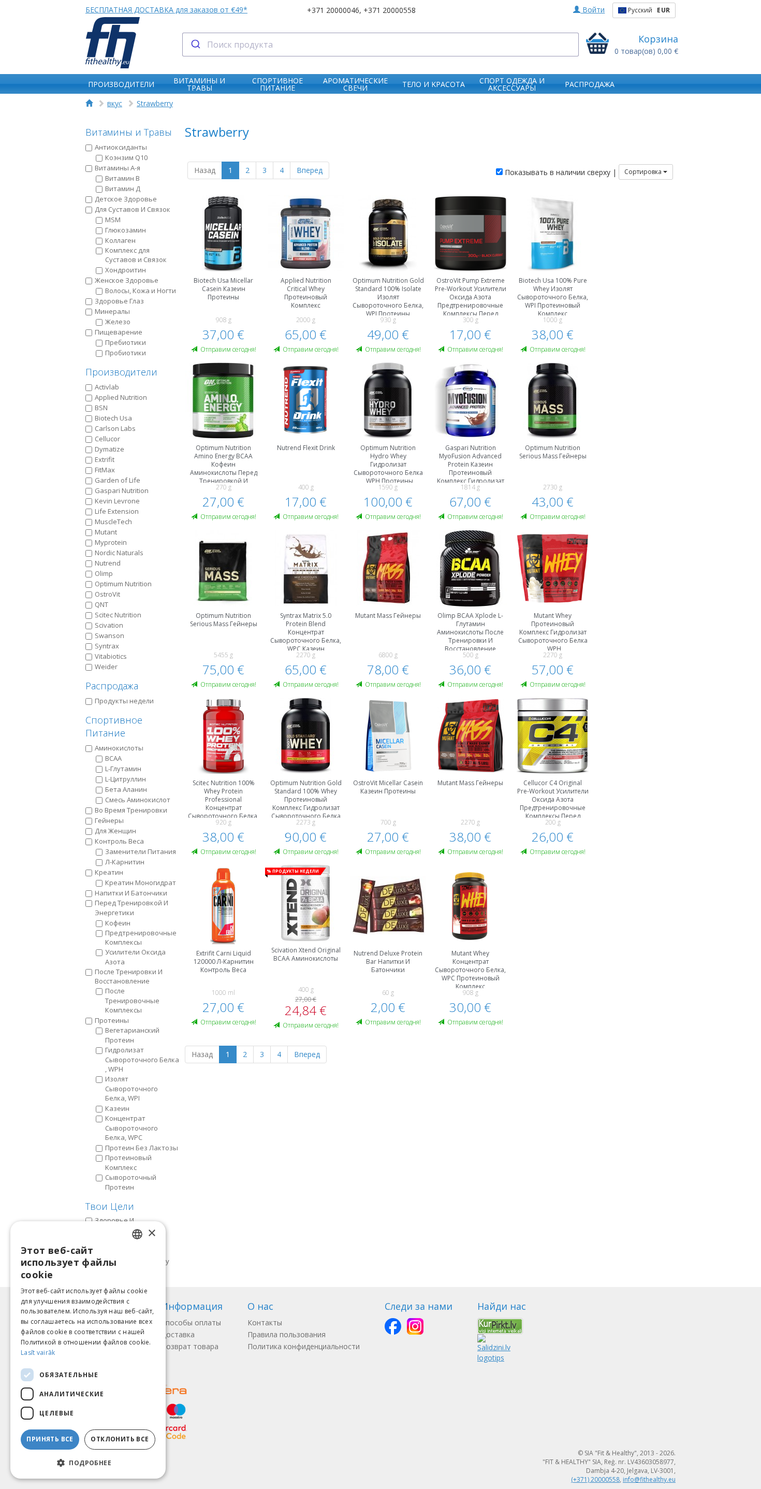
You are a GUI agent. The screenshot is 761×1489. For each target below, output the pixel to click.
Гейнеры (109, 820)
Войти (592, 10)
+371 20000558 (389, 10)
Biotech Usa (113, 418)
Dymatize (109, 449)
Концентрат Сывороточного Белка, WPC (131, 1128)
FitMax (105, 469)
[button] (88, 1462)
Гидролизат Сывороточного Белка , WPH (142, 1059)
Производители (121, 372)
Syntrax (107, 645)
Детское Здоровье (126, 199)
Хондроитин (125, 269)
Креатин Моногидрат (140, 882)
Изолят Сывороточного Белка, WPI (131, 1088)
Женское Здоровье (126, 280)
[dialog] (88, 1350)
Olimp (104, 573)
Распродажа (111, 686)
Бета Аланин (126, 789)
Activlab (107, 387)
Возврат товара (189, 1346)
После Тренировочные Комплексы (132, 1000)
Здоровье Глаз (119, 301)
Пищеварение (118, 332)
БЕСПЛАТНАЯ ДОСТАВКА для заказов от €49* (166, 10)
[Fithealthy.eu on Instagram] (415, 1326)
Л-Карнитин (124, 861)
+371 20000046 (333, 10)
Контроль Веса (119, 841)
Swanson (109, 635)
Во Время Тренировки (131, 810)
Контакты (264, 1322)
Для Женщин (115, 830)
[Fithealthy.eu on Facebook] (393, 1326)
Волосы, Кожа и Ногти (140, 290)
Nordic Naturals (119, 552)
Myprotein (111, 542)
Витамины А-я (117, 167)
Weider (106, 666)
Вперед (310, 170)
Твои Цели (109, 1206)
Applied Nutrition (121, 397)
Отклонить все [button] (120, 1439)
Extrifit (104, 459)
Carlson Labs (115, 428)
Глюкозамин (125, 230)
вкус (114, 103)
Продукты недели (124, 700)
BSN (101, 407)
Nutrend (108, 563)
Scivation (109, 625)
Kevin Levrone (117, 500)
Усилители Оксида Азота (135, 956)
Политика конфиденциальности (303, 1346)
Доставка (178, 1334)
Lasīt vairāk (38, 1352)
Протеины (112, 1020)
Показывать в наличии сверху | (560, 172)
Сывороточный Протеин (130, 1182)
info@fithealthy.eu (649, 1479)
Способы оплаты (191, 1322)
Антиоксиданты (121, 147)
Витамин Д (122, 188)
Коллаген (120, 240)
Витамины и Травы (128, 132)
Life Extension (117, 511)
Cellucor (107, 438)
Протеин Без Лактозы (141, 1147)
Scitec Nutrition (118, 614)
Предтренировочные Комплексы (141, 937)
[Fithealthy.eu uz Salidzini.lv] (493, 1348)
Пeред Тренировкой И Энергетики (131, 907)
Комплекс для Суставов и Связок (136, 255)
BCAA (113, 758)
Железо (117, 321)
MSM (113, 219)
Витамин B (122, 178)
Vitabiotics (111, 656)
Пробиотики (125, 352)
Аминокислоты (119, 748)
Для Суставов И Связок (132, 209)
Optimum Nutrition (123, 583)
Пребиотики (125, 342)
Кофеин (117, 923)
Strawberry (155, 103)
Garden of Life (117, 480)
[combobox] (380, 44)
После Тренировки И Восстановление (129, 976)
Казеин (117, 1108)
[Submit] (195, 44)
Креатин (109, 872)
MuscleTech (113, 521)
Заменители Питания (140, 851)
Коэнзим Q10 (126, 157)
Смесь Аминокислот (137, 799)
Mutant (106, 532)
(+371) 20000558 (595, 1479)
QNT (101, 604)
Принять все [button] (49, 1439)
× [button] (151, 1233)
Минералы (112, 311)
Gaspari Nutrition (122, 490)
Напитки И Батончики (131, 893)
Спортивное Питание (113, 727)
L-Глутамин (123, 768)
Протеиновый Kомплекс (128, 1162)
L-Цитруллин (125, 779)
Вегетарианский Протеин (132, 1035)
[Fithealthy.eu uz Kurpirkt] (500, 1326)
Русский (648, 10)
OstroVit (107, 594)
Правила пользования (286, 1334)
